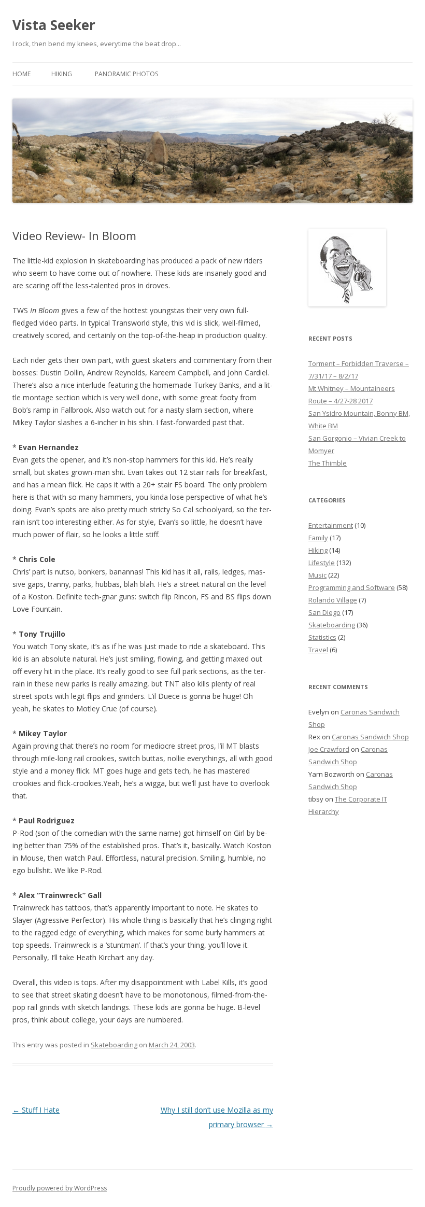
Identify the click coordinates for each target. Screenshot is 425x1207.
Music (317, 575)
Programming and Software (351, 587)
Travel (318, 649)
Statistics (322, 637)
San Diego (324, 612)
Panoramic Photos (126, 73)
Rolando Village (332, 600)
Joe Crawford (328, 749)
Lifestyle (321, 562)
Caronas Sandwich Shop (370, 736)
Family (318, 537)
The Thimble (327, 463)
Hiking (61, 73)
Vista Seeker (53, 25)
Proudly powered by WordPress (59, 1188)
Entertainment (330, 525)
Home (21, 73)
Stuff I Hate (36, 1110)
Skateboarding (114, 1044)
